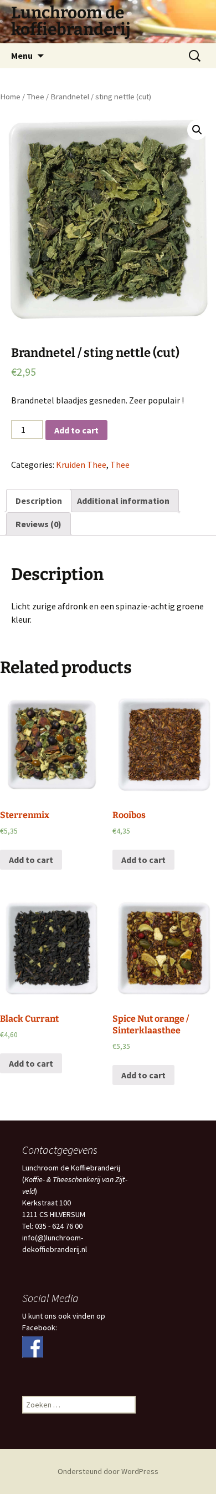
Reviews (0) (38, 523)
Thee (35, 97)
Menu (22, 55)
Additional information (123, 500)
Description (39, 500)
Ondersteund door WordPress (108, 1471)
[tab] (38, 500)
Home (10, 97)
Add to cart (76, 430)
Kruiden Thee (81, 464)
